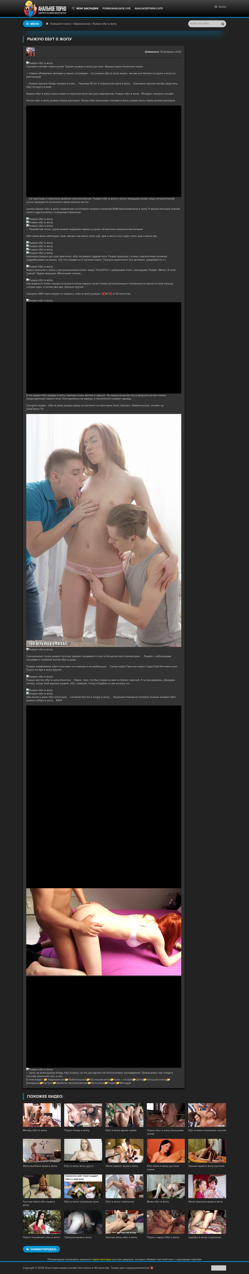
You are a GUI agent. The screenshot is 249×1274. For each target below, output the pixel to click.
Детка (139, 1079)
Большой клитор (157, 1079)
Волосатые (98, 1083)
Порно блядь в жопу (76, 1130)
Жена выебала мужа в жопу (40, 1166)
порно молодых (101, 1259)
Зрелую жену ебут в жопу (121, 1237)
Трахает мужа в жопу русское (206, 1166)
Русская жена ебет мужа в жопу (39, 1203)
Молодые (125, 1083)
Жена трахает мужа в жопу (122, 1166)
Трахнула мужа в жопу (78, 1237)
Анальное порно (60, 23)
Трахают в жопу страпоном (204, 1237)
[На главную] (46, 8)
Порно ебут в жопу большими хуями (165, 1132)
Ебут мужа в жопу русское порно (163, 1167)
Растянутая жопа (100, 1079)
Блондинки (33, 1083)
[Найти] (222, 23)
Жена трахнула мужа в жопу (205, 1201)
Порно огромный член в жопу (41, 1237)
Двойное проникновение (72, 1083)
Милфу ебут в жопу (35, 1130)
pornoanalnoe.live (116, 8)
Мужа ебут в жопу (158, 1201)
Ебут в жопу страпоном (120, 1201)
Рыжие (112, 1083)
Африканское (81, 23)
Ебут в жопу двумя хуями (121, 1130)
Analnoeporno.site (149, 8)
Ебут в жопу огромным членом (207, 1130)
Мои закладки (87, 8)
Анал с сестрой (123, 1079)
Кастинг (48, 1083)
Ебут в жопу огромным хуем (81, 1201)
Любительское (77, 1079)
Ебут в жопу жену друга (78, 1166)
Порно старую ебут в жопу (163, 1237)
